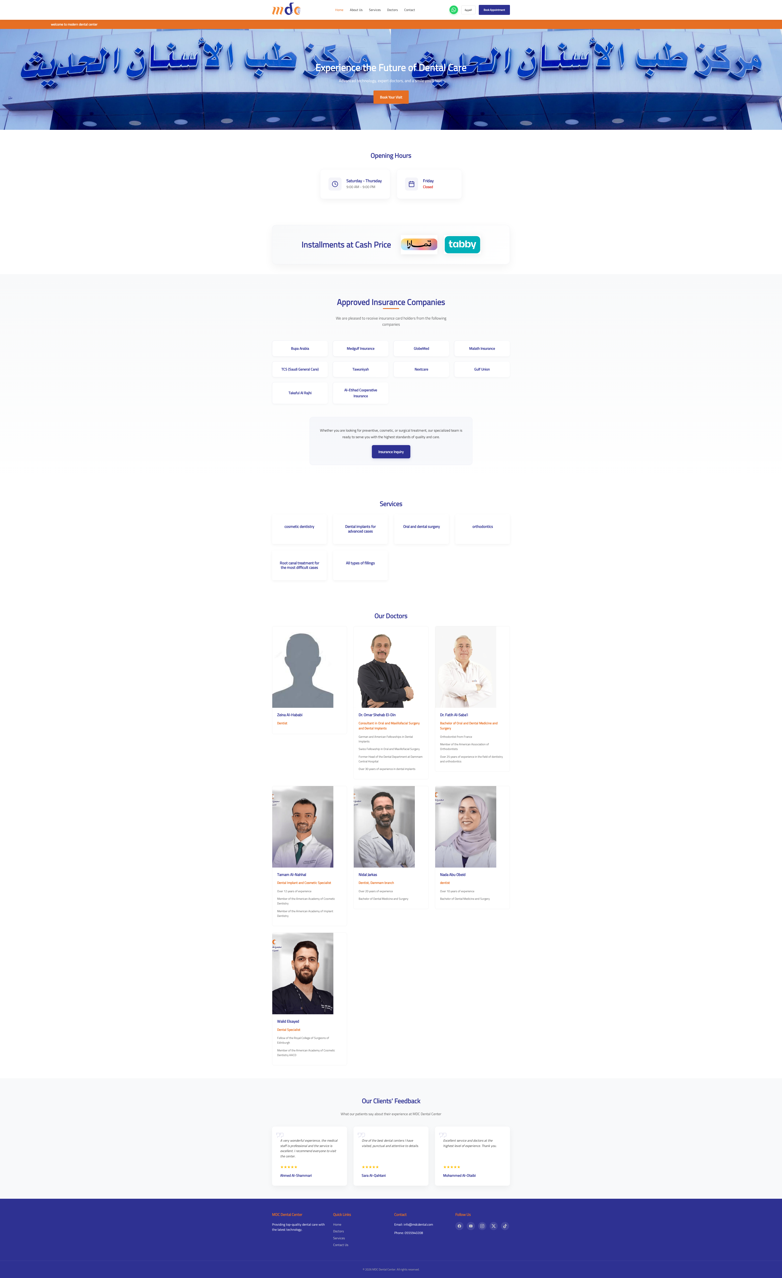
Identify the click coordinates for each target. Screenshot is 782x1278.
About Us (356, 10)
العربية (468, 9)
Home (339, 10)
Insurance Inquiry (391, 451)
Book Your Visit (391, 97)
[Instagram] (482, 1226)
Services (375, 10)
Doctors (392, 10)
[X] (494, 1226)
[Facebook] (459, 1226)
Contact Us (340, 1245)
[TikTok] (505, 1226)
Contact (409, 10)
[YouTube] (471, 1226)
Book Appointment (494, 9)
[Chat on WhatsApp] (453, 10)
